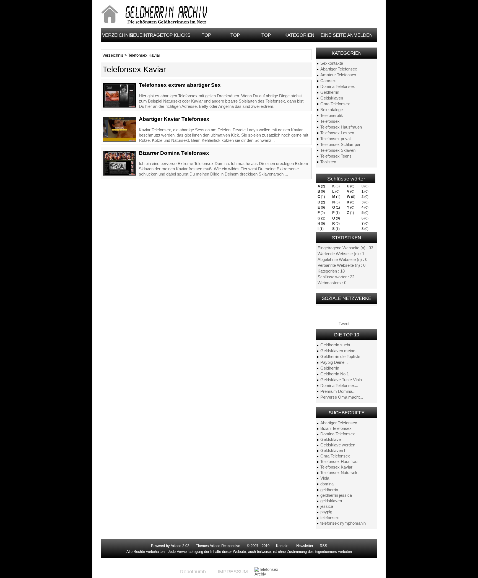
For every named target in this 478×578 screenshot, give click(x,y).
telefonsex (329, 518)
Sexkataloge (331, 110)
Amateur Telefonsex (338, 75)
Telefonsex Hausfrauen (341, 127)
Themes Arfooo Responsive (218, 546)
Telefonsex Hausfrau (338, 461)
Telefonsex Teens (336, 156)
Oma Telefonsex (335, 104)
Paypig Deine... (334, 362)
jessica (326, 506)
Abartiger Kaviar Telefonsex (174, 119)
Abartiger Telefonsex (338, 69)
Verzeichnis (115, 35)
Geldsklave (330, 439)
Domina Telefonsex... (339, 385)
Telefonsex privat (335, 139)
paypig (326, 512)
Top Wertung (206, 37)
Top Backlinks (266, 37)
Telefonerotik (331, 115)
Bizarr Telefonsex (336, 428)
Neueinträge (146, 35)
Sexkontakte (331, 63)
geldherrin (329, 490)
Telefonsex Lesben (337, 133)
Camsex (328, 81)
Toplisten (328, 162)
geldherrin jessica (336, 495)
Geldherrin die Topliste (340, 356)
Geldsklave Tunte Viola (341, 380)
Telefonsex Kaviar (336, 467)
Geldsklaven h (333, 450)
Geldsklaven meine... (339, 351)
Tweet (344, 323)
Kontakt (282, 546)
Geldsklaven (331, 98)
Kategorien (299, 35)
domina (327, 484)
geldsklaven (331, 501)
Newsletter (304, 546)
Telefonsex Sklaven (337, 150)
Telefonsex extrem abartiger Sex (180, 85)
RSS (323, 546)
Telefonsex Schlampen (340, 144)
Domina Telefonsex (337, 86)
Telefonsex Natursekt (339, 472)
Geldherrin (329, 92)
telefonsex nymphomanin (343, 523)
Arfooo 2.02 (180, 546)
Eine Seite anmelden (347, 35)
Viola (324, 478)
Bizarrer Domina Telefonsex (174, 153)
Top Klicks (176, 35)
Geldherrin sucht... (337, 345)
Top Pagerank (235, 37)
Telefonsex (330, 121)
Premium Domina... (337, 391)
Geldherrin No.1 (334, 374)
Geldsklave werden (337, 445)
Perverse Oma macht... (341, 397)
